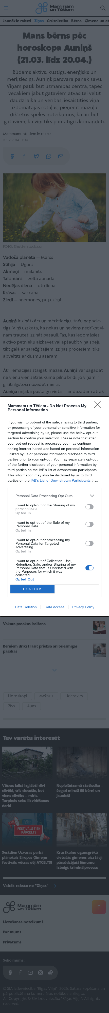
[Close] (99, 406)
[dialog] (54, 506)
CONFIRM (32, 589)
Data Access (54, 607)
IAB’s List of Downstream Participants (60, 480)
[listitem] (54, 495)
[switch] (89, 506)
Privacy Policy (83, 607)
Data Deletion (26, 607)
